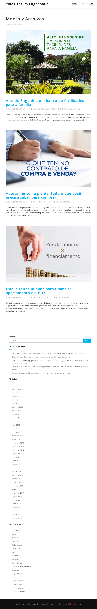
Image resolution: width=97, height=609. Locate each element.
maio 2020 (16, 414)
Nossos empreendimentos (22, 566)
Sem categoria (17, 588)
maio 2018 (16, 464)
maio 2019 (16, 425)
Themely (77, 604)
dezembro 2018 (18, 443)
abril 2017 (15, 511)
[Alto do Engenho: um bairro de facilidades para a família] (48, 62)
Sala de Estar (17, 584)
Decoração (16, 549)
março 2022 (16, 403)
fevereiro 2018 (17, 475)
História (15, 559)
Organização (17, 573)
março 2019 (16, 432)
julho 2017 (16, 500)
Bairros (36, 109)
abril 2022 (15, 400)
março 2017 (16, 514)
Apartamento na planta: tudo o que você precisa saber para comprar (43, 195)
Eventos (15, 556)
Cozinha (15, 541)
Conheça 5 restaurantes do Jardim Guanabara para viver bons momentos (41, 373)
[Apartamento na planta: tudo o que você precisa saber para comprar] (48, 158)
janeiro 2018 (17, 479)
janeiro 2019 (17, 439)
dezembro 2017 (18, 482)
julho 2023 (16, 393)
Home (74, 4)
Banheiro (15, 538)
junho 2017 (16, 504)
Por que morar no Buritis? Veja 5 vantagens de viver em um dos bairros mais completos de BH (50, 353)
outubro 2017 (17, 489)
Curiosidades (17, 545)
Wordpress (54, 604)
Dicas (43, 109)
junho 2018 (16, 461)
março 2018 (16, 471)
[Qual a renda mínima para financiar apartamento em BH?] (48, 254)
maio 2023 (16, 396)
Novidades (16, 570)
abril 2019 (15, 428)
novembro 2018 (18, 446)
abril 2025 (15, 385)
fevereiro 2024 (17, 389)
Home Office (17, 563)
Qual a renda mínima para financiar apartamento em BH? (39, 290)
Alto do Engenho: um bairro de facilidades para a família (45, 102)
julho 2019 (16, 418)
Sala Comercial (17, 581)
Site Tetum (87, 4)
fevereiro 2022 (17, 407)
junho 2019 (16, 421)
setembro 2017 (18, 493)
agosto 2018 (17, 453)
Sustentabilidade (18, 591)
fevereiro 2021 (17, 410)
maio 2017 (16, 507)
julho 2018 (16, 457)
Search (12, 336)
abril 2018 (15, 468)
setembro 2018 (18, 450)
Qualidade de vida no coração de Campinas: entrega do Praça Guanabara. (41, 357)
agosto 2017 (17, 496)
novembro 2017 (18, 486)
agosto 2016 (17, 518)
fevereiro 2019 (17, 436)
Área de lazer (17, 531)
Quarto (14, 577)
